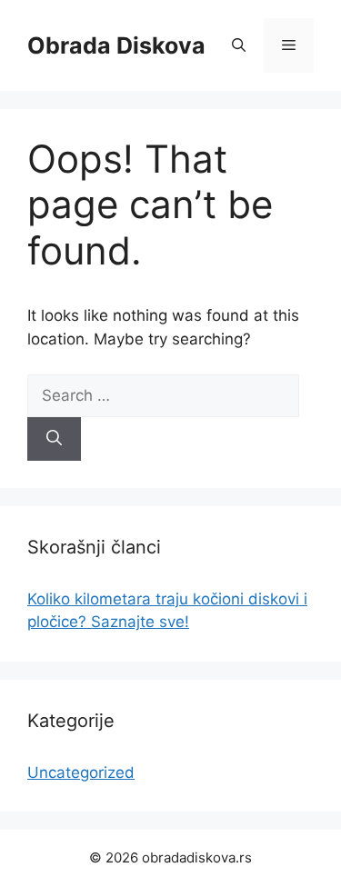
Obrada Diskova (116, 45)
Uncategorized (81, 772)
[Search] (54, 439)
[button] (239, 45)
